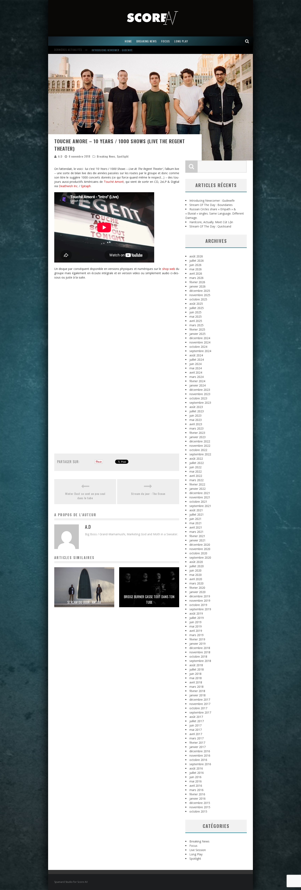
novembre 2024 (199, 342)
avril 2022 (195, 476)
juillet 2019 (196, 618)
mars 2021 (196, 532)
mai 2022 (195, 471)
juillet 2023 (196, 411)
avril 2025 (195, 321)
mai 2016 (195, 781)
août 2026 (196, 256)
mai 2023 (195, 420)
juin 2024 (195, 364)
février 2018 (197, 691)
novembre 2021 (199, 497)
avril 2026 (195, 273)
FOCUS (165, 41)
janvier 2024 (197, 385)
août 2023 (196, 407)
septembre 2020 (200, 557)
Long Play (196, 854)
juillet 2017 (196, 721)
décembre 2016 (199, 751)
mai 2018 (195, 678)
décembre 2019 (199, 596)
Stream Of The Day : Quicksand (210, 226)
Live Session (197, 850)
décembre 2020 (199, 545)
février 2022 (197, 484)
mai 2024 (195, 368)
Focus (193, 846)
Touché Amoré (114, 182)
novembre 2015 (199, 807)
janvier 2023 (197, 437)
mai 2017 (195, 730)
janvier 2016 (197, 798)
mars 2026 (196, 278)
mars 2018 (196, 687)
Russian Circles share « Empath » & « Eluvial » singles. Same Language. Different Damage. (214, 213)
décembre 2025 (199, 291)
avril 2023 (195, 424)
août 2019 (196, 613)
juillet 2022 (196, 463)
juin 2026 (195, 265)
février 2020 (197, 588)
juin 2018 (195, 674)
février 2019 (197, 639)
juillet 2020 (196, 566)
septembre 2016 (200, 764)
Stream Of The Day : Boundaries (211, 205)
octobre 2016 (198, 760)
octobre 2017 (198, 708)
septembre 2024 (200, 351)
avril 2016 (195, 786)
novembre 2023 (199, 394)
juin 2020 (195, 570)
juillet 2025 (196, 308)
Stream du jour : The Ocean (148, 493)
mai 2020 (195, 575)
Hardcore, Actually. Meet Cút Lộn (211, 222)
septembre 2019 (200, 609)
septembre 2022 (200, 454)
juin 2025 (195, 312)
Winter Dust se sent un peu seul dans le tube (85, 495)
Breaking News (106, 156)
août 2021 (196, 510)
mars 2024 (196, 377)
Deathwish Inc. (68, 186)
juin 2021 (195, 519)
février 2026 (197, 282)
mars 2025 (196, 325)
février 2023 (197, 433)
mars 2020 (196, 583)
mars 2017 (196, 738)
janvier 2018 (197, 695)
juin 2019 (195, 622)
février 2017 (197, 743)
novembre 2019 (199, 600)
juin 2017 (195, 725)
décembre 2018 (199, 648)
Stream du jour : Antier (84, 602)
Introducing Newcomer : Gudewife (112, 47)
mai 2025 (195, 316)
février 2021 (197, 536)
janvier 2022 (197, 489)
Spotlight (123, 156)
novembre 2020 (199, 549)
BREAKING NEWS (146, 41)
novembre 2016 (199, 755)
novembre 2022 (199, 446)
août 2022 (196, 458)
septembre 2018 (200, 661)
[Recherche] (247, 41)
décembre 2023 (199, 390)
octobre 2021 (198, 502)
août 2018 (196, 665)
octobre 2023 (198, 398)
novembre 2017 (199, 704)
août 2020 (196, 562)
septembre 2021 (200, 506)
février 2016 (197, 794)
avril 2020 (195, 579)
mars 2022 (196, 480)
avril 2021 (195, 527)
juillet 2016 (196, 773)
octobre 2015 (198, 811)
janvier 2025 (197, 334)
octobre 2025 (198, 299)
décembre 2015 (199, 803)
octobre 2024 (198, 347)
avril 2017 (195, 734)
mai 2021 (195, 523)
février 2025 (197, 329)
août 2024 (196, 355)
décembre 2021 (199, 493)
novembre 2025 (199, 295)
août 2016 (196, 768)
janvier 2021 (197, 540)
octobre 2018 (198, 656)
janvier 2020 (197, 592)
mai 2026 (195, 269)
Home (128, 41)
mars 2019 (196, 635)
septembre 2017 (200, 712)
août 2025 (196, 304)
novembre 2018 (199, 652)
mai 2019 (195, 626)
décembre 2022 (199, 441)
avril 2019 (195, 631)
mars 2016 (196, 790)
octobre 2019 (198, 605)
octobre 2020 (198, 553)
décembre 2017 (199, 699)
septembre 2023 (200, 403)
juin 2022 (195, 467)
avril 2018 (195, 682)
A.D (60, 156)
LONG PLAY (181, 41)
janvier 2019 (197, 644)
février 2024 (197, 381)
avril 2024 (195, 372)
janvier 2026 (197, 286)
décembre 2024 (199, 338)
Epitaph (86, 186)
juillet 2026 (196, 261)
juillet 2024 (196, 359)
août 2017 (196, 717)
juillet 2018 (196, 669)
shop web (168, 269)
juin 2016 (195, 777)
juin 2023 (195, 415)
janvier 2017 (197, 747)
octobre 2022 (198, 450)
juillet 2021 (196, 514)
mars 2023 (196, 428)
